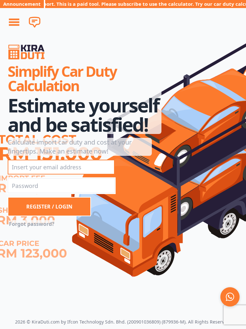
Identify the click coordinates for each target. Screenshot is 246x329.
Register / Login (49, 206)
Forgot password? (31, 223)
